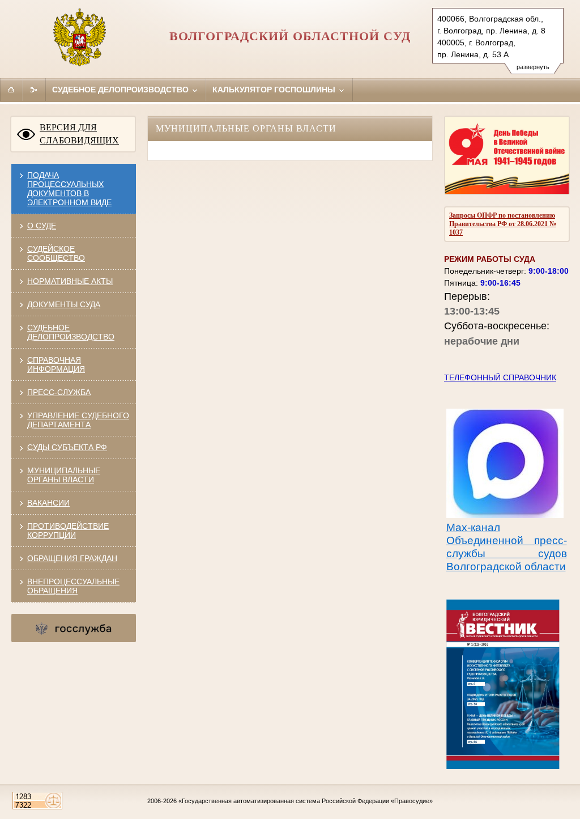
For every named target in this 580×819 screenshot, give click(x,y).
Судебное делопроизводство (121, 89)
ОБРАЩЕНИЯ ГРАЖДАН (72, 558)
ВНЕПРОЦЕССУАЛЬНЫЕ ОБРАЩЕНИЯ (73, 586)
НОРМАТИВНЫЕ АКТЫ (70, 281)
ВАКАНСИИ (48, 502)
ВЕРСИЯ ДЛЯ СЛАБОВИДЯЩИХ (79, 133)
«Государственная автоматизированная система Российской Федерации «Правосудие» (305, 800)
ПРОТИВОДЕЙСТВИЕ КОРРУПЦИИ (68, 530)
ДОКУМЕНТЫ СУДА (63, 304)
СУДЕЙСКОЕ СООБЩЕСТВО (56, 253)
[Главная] (11, 89)
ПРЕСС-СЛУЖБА (59, 392)
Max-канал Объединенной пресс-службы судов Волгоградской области (506, 546)
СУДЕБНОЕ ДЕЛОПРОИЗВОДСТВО (70, 332)
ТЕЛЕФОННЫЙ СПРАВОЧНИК (500, 377)
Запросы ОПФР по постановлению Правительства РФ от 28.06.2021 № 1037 (502, 223)
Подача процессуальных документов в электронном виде (69, 189)
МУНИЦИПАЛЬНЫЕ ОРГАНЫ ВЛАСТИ (63, 475)
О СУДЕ (41, 225)
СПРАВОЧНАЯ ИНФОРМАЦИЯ (56, 364)
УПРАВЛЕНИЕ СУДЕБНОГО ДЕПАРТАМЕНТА (78, 420)
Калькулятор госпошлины (275, 89)
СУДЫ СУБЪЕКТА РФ (67, 447)
